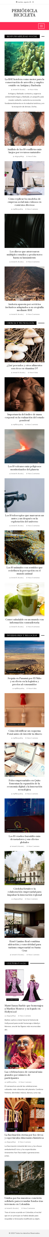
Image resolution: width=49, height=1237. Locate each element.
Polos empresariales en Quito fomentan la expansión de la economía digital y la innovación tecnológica (24, 785)
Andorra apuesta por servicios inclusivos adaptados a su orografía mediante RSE (24, 307)
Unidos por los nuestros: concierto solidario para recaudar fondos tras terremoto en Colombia (24, 1201)
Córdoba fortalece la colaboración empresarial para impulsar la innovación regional (24, 891)
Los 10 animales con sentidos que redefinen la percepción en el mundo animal (24, 570)
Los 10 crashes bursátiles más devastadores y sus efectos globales (24, 839)
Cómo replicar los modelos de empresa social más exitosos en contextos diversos (24, 202)
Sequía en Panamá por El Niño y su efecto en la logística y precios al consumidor (24, 681)
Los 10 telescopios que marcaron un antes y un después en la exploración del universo (24, 518)
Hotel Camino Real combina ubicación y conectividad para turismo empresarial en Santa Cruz (24, 946)
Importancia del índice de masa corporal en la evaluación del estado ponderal (24, 417)
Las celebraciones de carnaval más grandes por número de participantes (23, 1075)
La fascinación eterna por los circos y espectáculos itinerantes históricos (24, 1136)
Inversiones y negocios (15, 672)
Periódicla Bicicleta (24, 13)
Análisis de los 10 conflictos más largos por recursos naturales (24, 151)
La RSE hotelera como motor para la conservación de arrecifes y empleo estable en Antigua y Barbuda (24, 82)
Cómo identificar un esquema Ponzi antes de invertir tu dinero (24, 732)
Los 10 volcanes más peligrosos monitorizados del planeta (24, 468)
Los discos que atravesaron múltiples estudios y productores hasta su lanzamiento (24, 254)
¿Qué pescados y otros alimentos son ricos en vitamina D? (24, 367)
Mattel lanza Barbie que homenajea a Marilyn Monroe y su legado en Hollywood (24, 1008)
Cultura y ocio (12, 999)
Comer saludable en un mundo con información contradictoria (24, 621)
